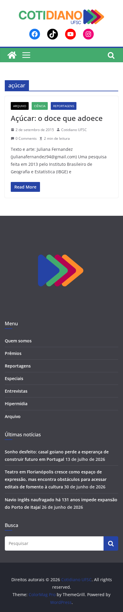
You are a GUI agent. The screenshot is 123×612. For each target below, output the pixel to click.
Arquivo (19, 106)
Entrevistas (16, 391)
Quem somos (18, 341)
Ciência (39, 106)
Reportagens (63, 106)
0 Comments (26, 138)
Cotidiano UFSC (74, 129)
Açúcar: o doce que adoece (57, 118)
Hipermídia (16, 403)
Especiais (14, 378)
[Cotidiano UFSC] (12, 55)
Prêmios (13, 353)
